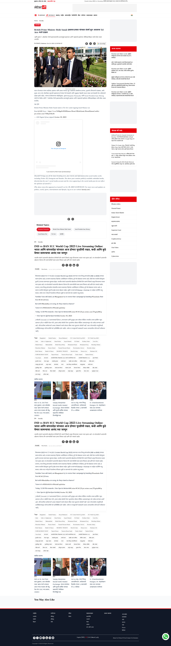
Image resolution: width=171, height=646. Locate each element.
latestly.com (85, 190)
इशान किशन (95, 358)
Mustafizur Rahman (40, 348)
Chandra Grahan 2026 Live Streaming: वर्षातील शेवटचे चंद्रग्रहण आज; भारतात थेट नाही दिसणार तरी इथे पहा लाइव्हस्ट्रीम (90, 1)
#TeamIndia (95, 297)
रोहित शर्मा (37, 371)
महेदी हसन (90, 365)
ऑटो (123, 620)
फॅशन (87, 622)
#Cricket (72, 312)
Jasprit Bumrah (67, 342)
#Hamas (68, 111)
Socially (51, 15)
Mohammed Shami (72, 345)
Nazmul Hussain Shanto (64, 348)
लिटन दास (45, 371)
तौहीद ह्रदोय (91, 361)
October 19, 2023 (60, 117)
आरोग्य (87, 625)
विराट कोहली (53, 371)
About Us (115, 638)
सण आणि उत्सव (90, 627)
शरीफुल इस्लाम (62, 371)
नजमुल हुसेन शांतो (39, 365)
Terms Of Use (122, 638)
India (36, 342)
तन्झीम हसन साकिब (73, 361)
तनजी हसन (63, 361)
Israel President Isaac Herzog (82, 229)
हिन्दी (83, 638)
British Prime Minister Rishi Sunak (62, 229)
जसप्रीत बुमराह (55, 361)
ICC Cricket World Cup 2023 (77, 338)
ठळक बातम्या (107, 613)
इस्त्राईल (61, 234)
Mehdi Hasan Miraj (60, 345)
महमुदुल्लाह (82, 365)
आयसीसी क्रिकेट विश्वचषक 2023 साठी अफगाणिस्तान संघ (63, 358)
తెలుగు (93, 638)
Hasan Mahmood (63, 338)
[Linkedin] (74, 265)
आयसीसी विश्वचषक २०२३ (84, 358)
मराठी (86, 638)
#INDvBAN (47, 308)
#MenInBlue (46, 304)
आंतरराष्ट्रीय (68, 15)
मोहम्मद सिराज (77, 368)
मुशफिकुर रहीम (38, 368)
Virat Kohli (38, 358)
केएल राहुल (46, 361)
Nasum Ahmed (51, 348)
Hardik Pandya (52, 338)
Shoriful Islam (74, 351)
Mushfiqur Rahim (95, 345)
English (79, 638)
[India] (131, 16)
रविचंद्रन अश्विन (86, 368)
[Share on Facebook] (69, 219)
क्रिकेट (70, 617)
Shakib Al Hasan (49, 351)
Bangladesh (43, 338)
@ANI (40, 111)
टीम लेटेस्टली (37, 44)
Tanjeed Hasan (54, 355)
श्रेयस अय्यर (86, 371)
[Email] (53, 637)
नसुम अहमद (48, 365)
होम (35, 242)
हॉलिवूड (52, 619)
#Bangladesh (59, 297)
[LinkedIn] (46, 637)
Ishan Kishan (57, 342)
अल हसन (46, 358)
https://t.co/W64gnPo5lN (57, 111)
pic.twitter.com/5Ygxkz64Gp (92, 312)
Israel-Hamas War (42, 234)
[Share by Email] (77, 265)
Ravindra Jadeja (91, 348)
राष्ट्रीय (62, 15)
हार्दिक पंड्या (46, 374)
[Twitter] (66, 265)
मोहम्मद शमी (68, 368)
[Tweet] (72, 219)
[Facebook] (63, 265)
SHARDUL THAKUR (62, 351)
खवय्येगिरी (88, 617)
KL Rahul (77, 342)
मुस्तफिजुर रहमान (48, 368)
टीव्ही (52, 622)
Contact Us (129, 638)
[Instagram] (43, 637)
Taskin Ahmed (78, 355)
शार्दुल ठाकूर (70, 371)
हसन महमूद (37, 374)
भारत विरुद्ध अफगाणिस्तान (72, 365)
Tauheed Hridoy (89, 355)
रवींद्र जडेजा (95, 368)
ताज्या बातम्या (116, 49)
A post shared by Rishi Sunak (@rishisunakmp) (58, 172)
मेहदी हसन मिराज (58, 368)
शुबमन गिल (78, 371)
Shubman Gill (93, 351)
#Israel (73, 111)
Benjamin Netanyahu (43, 229)
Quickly (42, 15)
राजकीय (34, 617)
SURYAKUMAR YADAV (41, 355)
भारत (62, 365)
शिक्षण (34, 622)
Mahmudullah (49, 345)
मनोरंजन (83, 15)
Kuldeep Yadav (86, 342)
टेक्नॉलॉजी (74, 15)
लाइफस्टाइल (89, 15)
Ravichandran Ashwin (78, 348)
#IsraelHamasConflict (92, 111)
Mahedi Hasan (38, 345)
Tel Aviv (53, 234)
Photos (123, 628)
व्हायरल (95, 15)
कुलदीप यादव (38, 361)
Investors (136, 638)
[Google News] (50, 637)
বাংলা (89, 638)
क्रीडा (79, 15)
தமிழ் (97, 638)
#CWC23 (42, 300)
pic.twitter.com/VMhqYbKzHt (44, 114)
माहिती (34, 619)
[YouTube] (40, 637)
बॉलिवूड (52, 617)
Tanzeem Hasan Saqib (67, 355)
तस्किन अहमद (83, 361)
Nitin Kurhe (44, 269)
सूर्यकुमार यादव (95, 371)
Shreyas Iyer (84, 351)
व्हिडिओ (123, 630)
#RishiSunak (80, 111)
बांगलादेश (56, 365)
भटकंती (88, 619)
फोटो (123, 625)
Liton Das (95, 342)
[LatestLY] (40, 8)
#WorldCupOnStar (59, 308)
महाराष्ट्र (58, 15)
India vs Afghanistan (46, 342)
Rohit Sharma (38, 351)
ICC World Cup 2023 (93, 338)
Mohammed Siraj (84, 345)
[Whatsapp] (70, 265)
